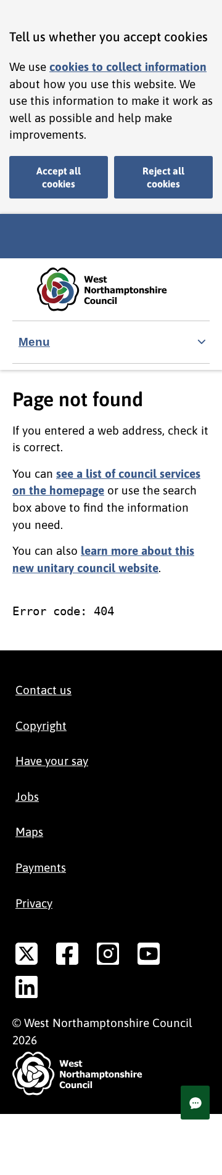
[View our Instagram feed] (108, 956)
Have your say (51, 761)
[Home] (111, 289)
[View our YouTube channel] (148, 956)
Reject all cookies (163, 177)
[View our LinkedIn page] (26, 989)
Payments (40, 867)
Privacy (33, 903)
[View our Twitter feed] (26, 956)
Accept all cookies (58, 177)
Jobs (27, 796)
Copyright (41, 725)
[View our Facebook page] (67, 956)
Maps (29, 831)
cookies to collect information (128, 66)
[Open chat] (195, 1103)
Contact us (43, 690)
